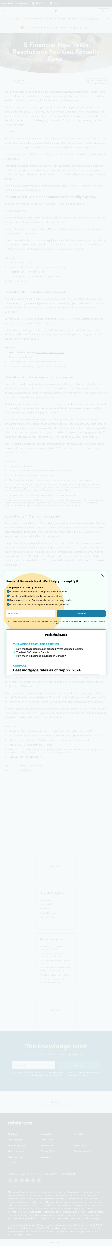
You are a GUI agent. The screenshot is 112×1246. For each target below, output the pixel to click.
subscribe (81, 613)
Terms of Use (68, 621)
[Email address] (30, 613)
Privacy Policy (82, 621)
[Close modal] (102, 575)
